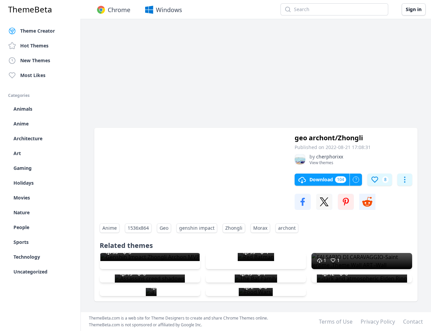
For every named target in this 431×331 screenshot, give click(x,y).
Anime (109, 228)
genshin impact (196, 228)
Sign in (414, 9)
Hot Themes (34, 45)
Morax (260, 228)
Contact (413, 321)
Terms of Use (336, 321)
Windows (169, 10)
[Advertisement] (256, 77)
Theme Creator (37, 31)
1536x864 (138, 228)
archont (287, 228)
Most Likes (32, 75)
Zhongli (233, 228)
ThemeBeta (30, 9)
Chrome (119, 10)
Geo (164, 228)
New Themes (35, 60)
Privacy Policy (378, 321)
